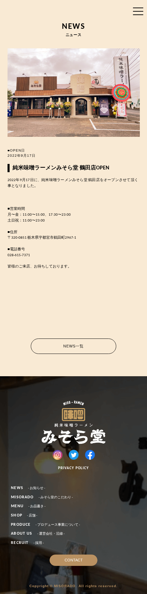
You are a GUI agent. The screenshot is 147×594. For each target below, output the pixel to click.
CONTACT (74, 560)
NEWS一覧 (73, 346)
